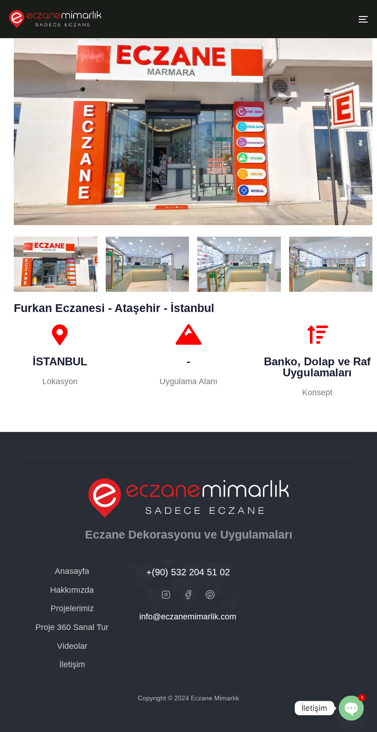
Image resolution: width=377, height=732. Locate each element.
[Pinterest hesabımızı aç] (210, 594)
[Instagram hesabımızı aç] (165, 594)
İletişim (72, 664)
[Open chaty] (351, 708)
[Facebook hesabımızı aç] (188, 594)
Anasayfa (72, 571)
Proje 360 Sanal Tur (72, 627)
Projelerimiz (72, 608)
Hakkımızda (72, 590)
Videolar (72, 646)
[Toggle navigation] (308, 19)
